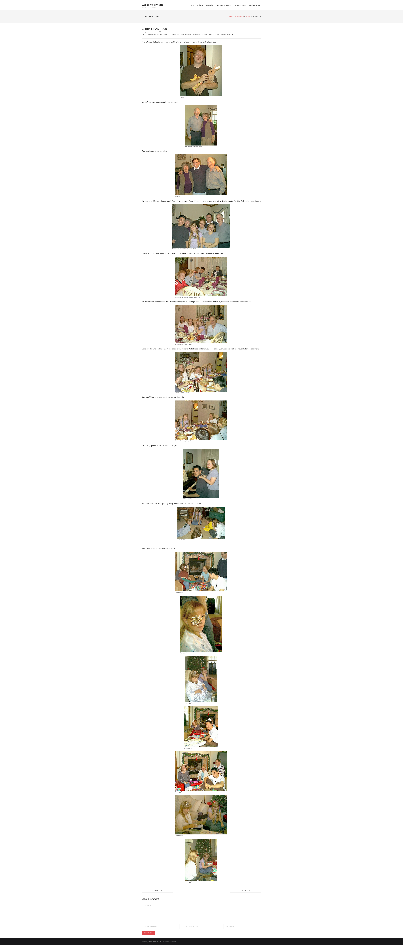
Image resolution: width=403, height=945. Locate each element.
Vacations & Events (239, 5)
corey (157, 34)
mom (214, 34)
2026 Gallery (209, 5)
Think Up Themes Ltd (155, 942)
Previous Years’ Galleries (224, 5)
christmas (151, 34)
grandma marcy (186, 34)
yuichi (231, 34)
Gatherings (240, 17)
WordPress (173, 942)
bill (146, 34)
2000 (234, 17)
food (169, 34)
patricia (219, 34)
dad (161, 34)
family (165, 34)
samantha (225, 34)
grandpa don (196, 34)
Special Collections (254, 5)
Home (192, 5)
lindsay (210, 34)
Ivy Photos (200, 5)
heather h (204, 34)
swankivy (154, 32)
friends (174, 34)
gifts (178, 34)
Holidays (247, 17)
